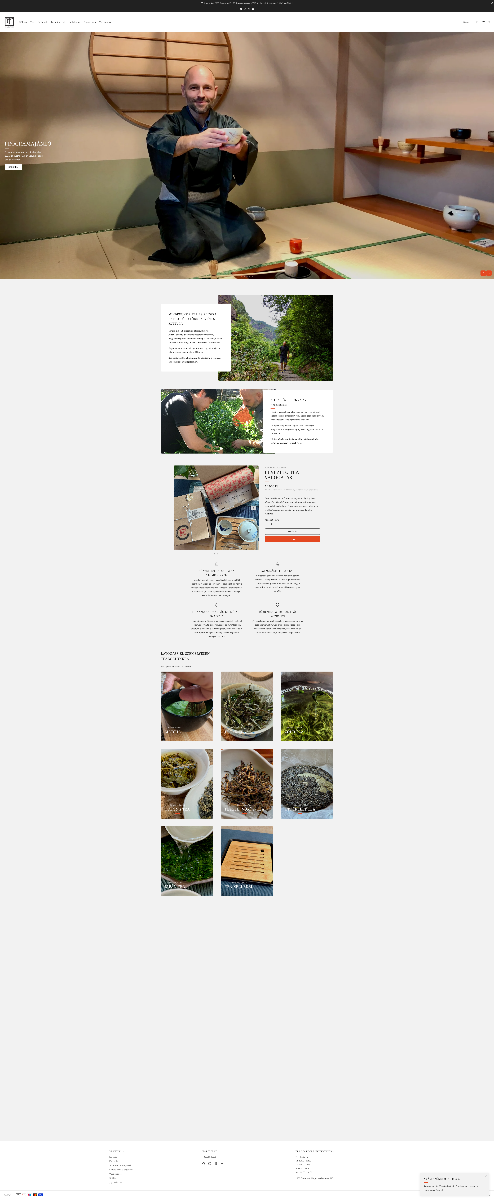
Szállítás (113, 1178)
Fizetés (293, 539)
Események (90, 22)
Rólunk (23, 22)
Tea (32, 22)
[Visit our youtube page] (253, 9)
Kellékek (42, 22)
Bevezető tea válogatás (282, 474)
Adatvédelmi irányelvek (120, 1165)
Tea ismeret (105, 22)
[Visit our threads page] (249, 9)
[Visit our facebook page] (241, 9)
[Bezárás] (485, 1176)
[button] (241, 276)
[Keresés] (477, 22)
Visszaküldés (115, 1174)
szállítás (289, 490)
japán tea (224, 969)
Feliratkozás (278, 1128)
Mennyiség (272, 519)
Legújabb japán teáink (21, 163)
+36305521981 (209, 1157)
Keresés (113, 1157)
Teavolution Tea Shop (275, 467)
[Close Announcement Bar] (492, 3)
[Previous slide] (483, 273)
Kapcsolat (114, 1161)
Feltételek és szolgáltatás (121, 1169)
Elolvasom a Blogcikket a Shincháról (30, 170)
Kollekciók (74, 22)
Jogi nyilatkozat (116, 1182)
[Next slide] (489, 273)
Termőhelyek (58, 22)
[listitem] (247, 3)
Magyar (466, 22)
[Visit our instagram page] (245, 9)
